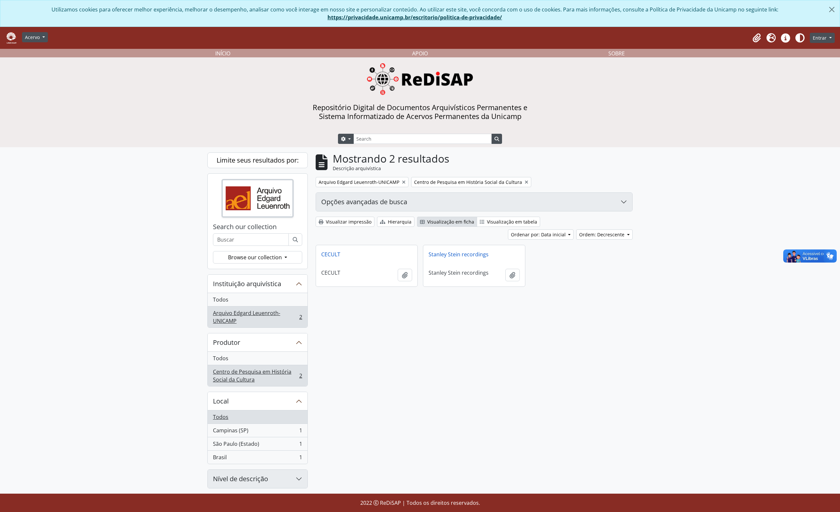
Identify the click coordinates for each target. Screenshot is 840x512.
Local (221, 401)
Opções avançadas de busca (364, 201)
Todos (220, 299)
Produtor (226, 342)
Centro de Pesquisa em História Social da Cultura (257, 375)
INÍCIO (222, 53)
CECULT (330, 254)
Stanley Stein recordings (459, 254)
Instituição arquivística (247, 283)
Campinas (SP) (257, 432)
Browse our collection (255, 257)
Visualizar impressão (348, 222)
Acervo (33, 37)
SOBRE (616, 53)
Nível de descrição (240, 478)
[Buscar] (295, 239)
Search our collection (245, 227)
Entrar (820, 38)
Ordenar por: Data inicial (539, 234)
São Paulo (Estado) (257, 445)
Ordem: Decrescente (602, 234)
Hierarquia (399, 222)
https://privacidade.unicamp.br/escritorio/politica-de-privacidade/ (414, 17)
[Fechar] (832, 9)
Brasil (257, 459)
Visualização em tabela (511, 222)
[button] (756, 38)
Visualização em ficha (450, 222)
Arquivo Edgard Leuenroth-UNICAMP (257, 317)
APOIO (420, 53)
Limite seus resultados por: (258, 160)
